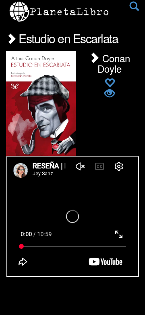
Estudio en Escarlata (67, 38)
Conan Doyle (113, 63)
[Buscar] (134, 8)
